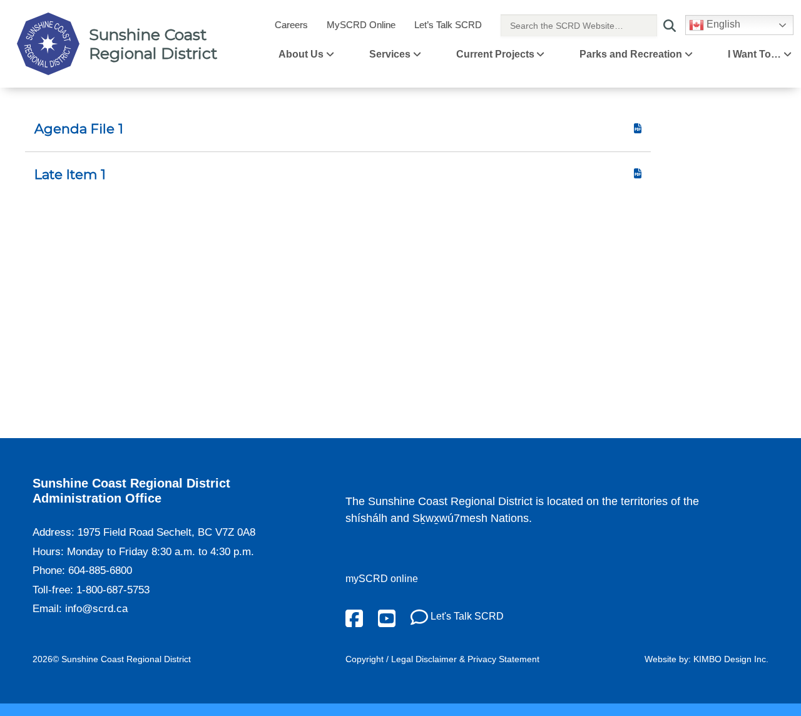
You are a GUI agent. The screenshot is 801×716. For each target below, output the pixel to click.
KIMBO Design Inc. (730, 659)
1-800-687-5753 (113, 590)
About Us (301, 54)
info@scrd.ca (96, 609)
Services (390, 54)
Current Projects (495, 54)
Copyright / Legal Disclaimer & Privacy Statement (442, 659)
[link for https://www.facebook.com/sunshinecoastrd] (354, 617)
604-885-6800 (100, 570)
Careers (291, 24)
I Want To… (754, 54)
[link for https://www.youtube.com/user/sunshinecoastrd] (386, 617)
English (722, 24)
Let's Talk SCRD (466, 616)
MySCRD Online (361, 24)
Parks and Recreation (630, 54)
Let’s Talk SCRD (448, 24)
